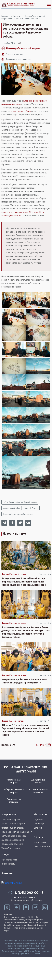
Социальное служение (12, 844)
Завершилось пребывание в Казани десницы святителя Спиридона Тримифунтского (24, 681)
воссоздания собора (21, 111)
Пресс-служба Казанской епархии (23, 48)
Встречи (38, 828)
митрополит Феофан (11, 508)
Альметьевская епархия (38, 781)
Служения (38, 819)
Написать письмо (42, 846)
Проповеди (39, 823)
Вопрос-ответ (40, 842)
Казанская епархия (10, 819)
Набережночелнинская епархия (14, 791)
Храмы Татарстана (10, 848)
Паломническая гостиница (14, 801)
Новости (16, 16)
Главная (4, 16)
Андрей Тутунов (31, 508)
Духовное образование (12, 840)
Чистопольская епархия (14, 781)
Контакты (7, 873)
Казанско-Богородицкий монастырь (18, 514)
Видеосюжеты (8, 864)
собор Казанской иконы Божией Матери (20, 502)
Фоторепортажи (9, 859)
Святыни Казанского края (13, 836)
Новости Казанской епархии (28, 18)
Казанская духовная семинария (38, 791)
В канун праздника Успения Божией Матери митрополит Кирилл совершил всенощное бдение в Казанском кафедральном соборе (23, 581)
